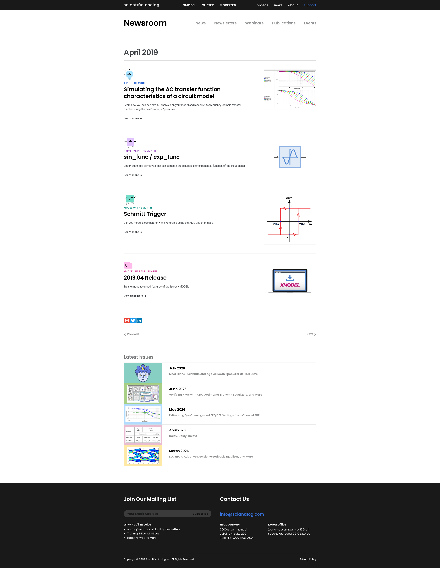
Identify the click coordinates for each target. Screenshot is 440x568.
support (310, 5)
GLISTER (208, 5)
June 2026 (177, 388)
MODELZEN (228, 5)
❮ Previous (131, 334)
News (200, 23)
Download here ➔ (135, 296)
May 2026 (177, 409)
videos (262, 5)
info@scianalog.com (242, 514)
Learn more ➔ (133, 118)
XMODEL (189, 5)
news (278, 5)
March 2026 (179, 450)
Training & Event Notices (143, 533)
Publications (283, 23)
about (293, 5)
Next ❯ (311, 334)
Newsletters (225, 23)
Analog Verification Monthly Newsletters (153, 529)
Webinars (254, 23)
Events (310, 23)
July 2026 (177, 368)
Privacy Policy (308, 559)
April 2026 (177, 430)
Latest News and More (142, 538)
